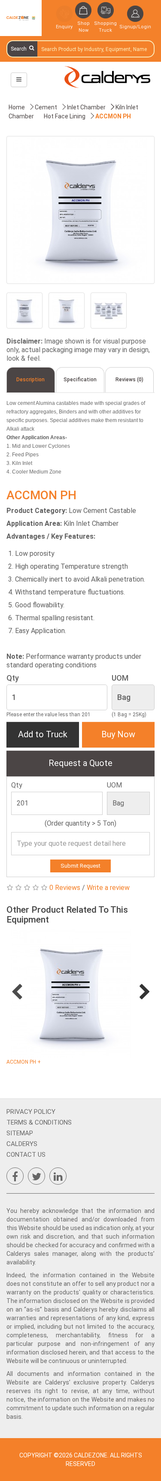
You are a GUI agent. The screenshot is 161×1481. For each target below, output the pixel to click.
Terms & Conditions (39, 1122)
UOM (120, 678)
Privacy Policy (30, 1112)
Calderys (21, 1144)
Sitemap (19, 1133)
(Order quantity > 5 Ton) (80, 823)
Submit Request (80, 866)
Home (17, 107)
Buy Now (118, 734)
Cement (46, 107)
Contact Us (26, 1154)
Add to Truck (42, 734)
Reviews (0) (129, 380)
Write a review (108, 888)
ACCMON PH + (23, 1062)
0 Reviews (64, 888)
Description (30, 380)
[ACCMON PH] (80, 210)
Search (20, 49)
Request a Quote (80, 763)
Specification (80, 380)
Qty (12, 678)
